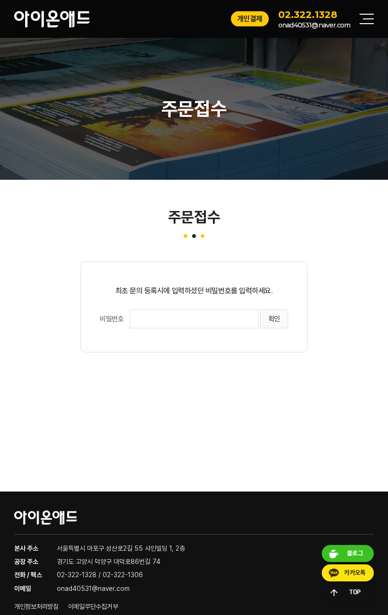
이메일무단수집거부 (93, 606)
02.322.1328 (307, 14)
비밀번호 (111, 319)
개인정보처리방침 (36, 606)
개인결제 (250, 18)
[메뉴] (367, 19)
